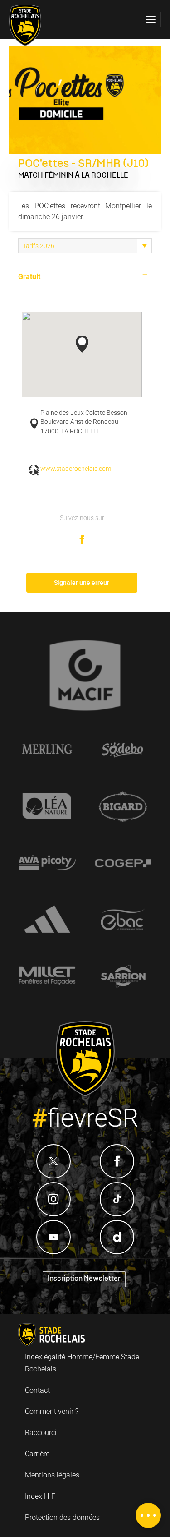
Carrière (37, 1454)
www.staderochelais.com (75, 469)
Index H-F (40, 1496)
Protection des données (62, 1517)
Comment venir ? (51, 1411)
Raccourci (41, 1432)
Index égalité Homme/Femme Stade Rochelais (82, 1363)
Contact (37, 1390)
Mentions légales (52, 1475)
